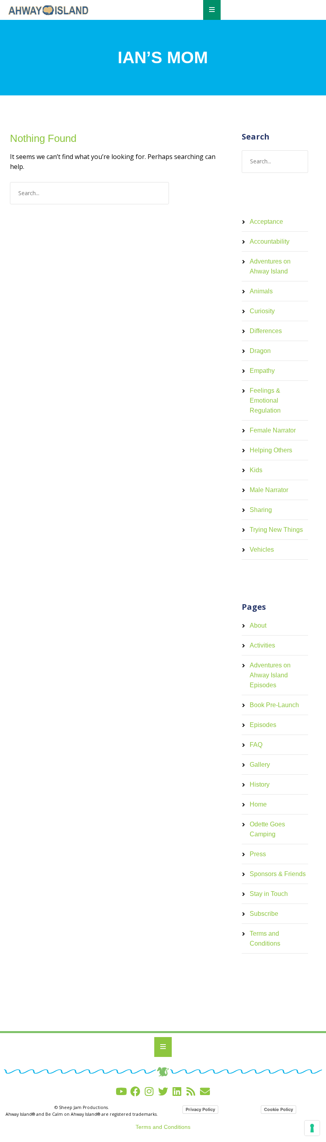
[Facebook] (135, 1091)
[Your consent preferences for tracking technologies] (312, 1128)
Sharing (261, 509)
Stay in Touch (269, 893)
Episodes (263, 724)
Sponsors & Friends (278, 874)
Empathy (262, 370)
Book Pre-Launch (274, 705)
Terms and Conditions (163, 1127)
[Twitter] (163, 1091)
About (258, 625)
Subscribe (264, 913)
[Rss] (191, 1091)
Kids (256, 470)
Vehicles (262, 549)
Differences (266, 331)
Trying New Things (276, 529)
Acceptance (266, 221)
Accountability (269, 241)
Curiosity (262, 311)
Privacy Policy (200, 1109)
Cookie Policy (278, 1109)
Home (258, 804)
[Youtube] (121, 1091)
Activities (262, 645)
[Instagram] (149, 1091)
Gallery (260, 764)
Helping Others (271, 450)
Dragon (260, 350)
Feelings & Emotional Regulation (265, 400)
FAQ (256, 744)
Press (258, 854)
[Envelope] (205, 1091)
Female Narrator (273, 430)
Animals (261, 291)
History (260, 784)
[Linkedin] (177, 1091)
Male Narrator (269, 490)
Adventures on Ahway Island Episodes (270, 675)
